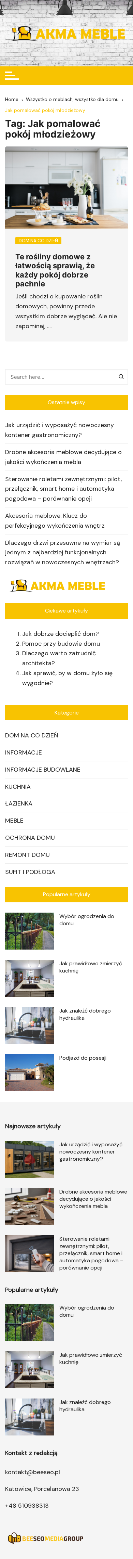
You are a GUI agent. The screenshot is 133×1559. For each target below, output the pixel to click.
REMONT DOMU (27, 855)
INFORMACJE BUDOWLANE (42, 769)
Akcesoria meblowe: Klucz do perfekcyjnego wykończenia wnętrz (55, 521)
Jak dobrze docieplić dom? (60, 634)
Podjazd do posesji (82, 1057)
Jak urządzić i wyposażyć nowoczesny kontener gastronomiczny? (59, 430)
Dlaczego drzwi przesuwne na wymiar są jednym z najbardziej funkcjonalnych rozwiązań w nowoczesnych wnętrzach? (62, 553)
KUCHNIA (18, 787)
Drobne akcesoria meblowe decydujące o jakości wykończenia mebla (63, 457)
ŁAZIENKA (18, 803)
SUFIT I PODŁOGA (30, 872)
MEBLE (14, 820)
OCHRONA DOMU (30, 838)
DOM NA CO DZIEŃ (31, 735)
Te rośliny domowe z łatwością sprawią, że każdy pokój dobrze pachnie (55, 270)
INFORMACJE (23, 752)
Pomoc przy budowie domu (61, 644)
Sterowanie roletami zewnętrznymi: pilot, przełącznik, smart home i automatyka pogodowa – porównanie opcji (63, 489)
